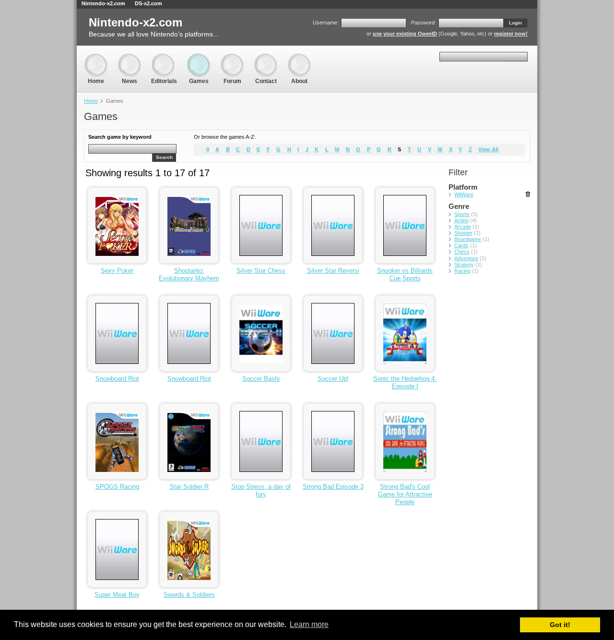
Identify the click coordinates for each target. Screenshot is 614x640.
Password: (423, 22)
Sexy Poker (117, 270)
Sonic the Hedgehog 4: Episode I (405, 382)
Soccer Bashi (261, 378)
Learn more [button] (309, 624)
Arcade (462, 226)
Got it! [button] (560, 624)
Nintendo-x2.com (103, 3)
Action (461, 220)
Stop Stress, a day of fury (261, 490)
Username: (326, 22)
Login (515, 22)
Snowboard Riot (117, 378)
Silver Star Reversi (333, 270)
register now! (511, 33)
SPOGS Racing (117, 486)
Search (164, 157)
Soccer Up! (333, 378)
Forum (232, 57)
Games (198, 57)
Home (96, 57)
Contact (266, 57)
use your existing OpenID (405, 33)
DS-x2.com (148, 3)
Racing (462, 271)
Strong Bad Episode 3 (333, 486)
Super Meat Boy (117, 594)
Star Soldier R (189, 486)
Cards (461, 245)
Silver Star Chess (260, 270)
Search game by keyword (120, 137)
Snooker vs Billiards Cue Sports (405, 274)
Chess (462, 251)
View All (488, 149)
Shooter (463, 233)
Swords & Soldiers (189, 594)
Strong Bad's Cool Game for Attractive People (405, 494)
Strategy (464, 264)
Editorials (164, 57)
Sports (462, 214)
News (129, 57)
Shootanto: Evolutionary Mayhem (189, 274)
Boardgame (467, 239)
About (299, 57)
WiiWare (463, 194)
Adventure (466, 258)
